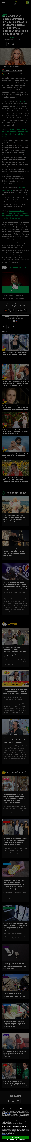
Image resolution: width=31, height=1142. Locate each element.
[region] (15, 1123)
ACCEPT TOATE (15, 1137)
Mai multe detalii (7, 1113)
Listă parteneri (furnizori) (5, 1134)
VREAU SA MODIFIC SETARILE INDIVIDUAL (15, 1139)
